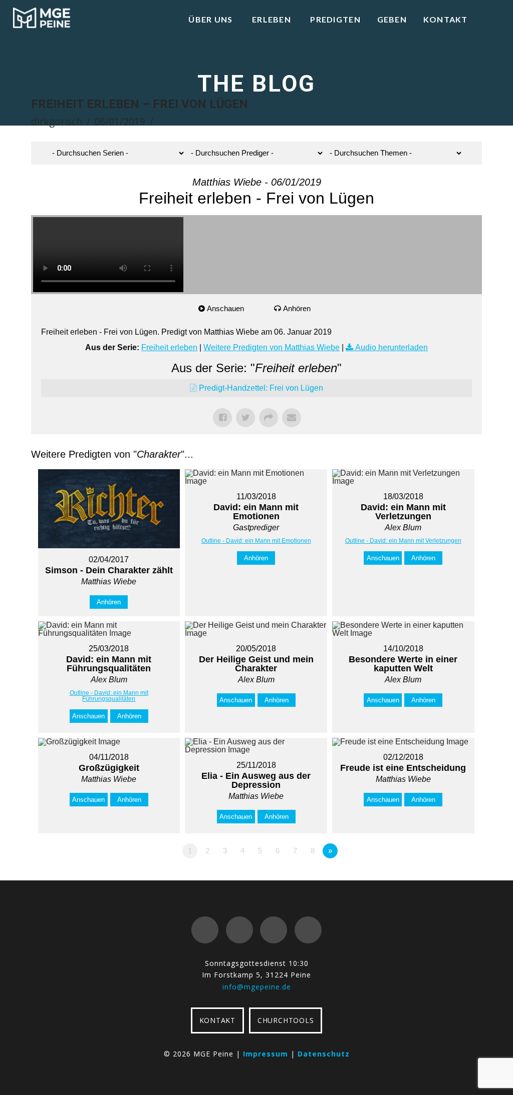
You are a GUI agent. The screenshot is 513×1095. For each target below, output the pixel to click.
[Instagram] (308, 929)
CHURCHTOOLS (286, 1020)
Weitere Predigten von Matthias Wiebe (271, 347)
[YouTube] (273, 929)
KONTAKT (217, 1020)
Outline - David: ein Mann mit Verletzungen (403, 540)
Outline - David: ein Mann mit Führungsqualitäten (109, 695)
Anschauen (225, 308)
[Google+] (239, 929)
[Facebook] (204, 929)
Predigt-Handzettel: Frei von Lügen (261, 388)
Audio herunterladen (391, 347)
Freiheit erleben (169, 347)
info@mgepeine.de (256, 986)
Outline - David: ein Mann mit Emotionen (256, 540)
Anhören (297, 308)
